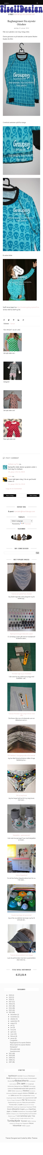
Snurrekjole (29, 1111)
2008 (10, 1060)
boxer (26, 1078)
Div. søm (21, 1083)
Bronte (10, 1081)
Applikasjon (12, 1076)
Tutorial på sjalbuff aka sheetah (21, 594)
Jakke (12, 1095)
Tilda (33, 1116)
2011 (10, 1053)
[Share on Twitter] (8, 320)
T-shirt (18, 1116)
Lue (35, 1097)
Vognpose (25, 1123)
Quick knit (28, 1104)
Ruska (32, 1104)
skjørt (8, 1111)
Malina (9, 1100)
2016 (10, 1004)
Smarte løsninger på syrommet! (21, 915)
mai (11, 1030)
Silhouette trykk (15, 1049)
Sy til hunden (32, 1113)
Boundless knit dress (17, 1078)
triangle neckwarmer (24, 1118)
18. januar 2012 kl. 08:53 (16, 472)
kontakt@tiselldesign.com (24, 14)
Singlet (22, 1109)
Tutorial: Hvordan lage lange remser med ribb (21, 714)
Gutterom (10, 1088)
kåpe (23, 1098)
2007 (10, 1062)
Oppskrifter (19, 1102)
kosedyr (15, 1098)
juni (11, 1027)
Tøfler (29, 1121)
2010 (10, 1056)
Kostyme (19, 1098)
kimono (33, 1095)
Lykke (10, 476)
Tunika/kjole (13, 1120)
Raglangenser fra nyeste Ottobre (20, 1043)
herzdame (32, 1091)
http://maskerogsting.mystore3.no (28, 307)
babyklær (20, 1076)
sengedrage (16, 1107)
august (12, 1023)
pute (21, 1105)
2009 (10, 1058)
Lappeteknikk (29, 1098)
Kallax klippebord (21, 875)
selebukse (10, 1107)
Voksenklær (17, 1125)
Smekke (15, 1111)
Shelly (34, 1107)
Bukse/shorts (22, 1080)
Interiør (31, 1093)
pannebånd (31, 1102)
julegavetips (27, 1095)
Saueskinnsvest (15, 1051)
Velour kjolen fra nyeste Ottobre (20, 1045)
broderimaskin (32, 1078)
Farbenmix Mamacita (14, 1086)
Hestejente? (13, 1047)
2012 (10, 1012)
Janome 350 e (19, 1095)
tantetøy (23, 1116)
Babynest (25, 1076)
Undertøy (33, 1121)
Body (8, 1078)
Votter (24, 1125)
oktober (13, 1019)
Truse (32, 1118)
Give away (32, 1086)
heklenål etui (18, 1091)
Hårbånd (25, 1093)
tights (29, 1116)
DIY (27, 1084)
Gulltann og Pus (13, 464)
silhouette (16, 1109)
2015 (10, 1006)
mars (12, 1034)
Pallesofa (25, 1102)
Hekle (13, 1091)
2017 (10, 1002)
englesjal (31, 1084)
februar (12, 1036)
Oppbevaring (12, 1102)
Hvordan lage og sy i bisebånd (21, 674)
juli (11, 1025)
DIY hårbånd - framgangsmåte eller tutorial (21, 755)
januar (12, 1038)
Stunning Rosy (23, 1113)
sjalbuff (27, 1109)
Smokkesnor (21, 1111)
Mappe (13, 1100)
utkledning (12, 1123)
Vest (21, 1123)
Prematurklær (13, 1104)
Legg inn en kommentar (14, 489)
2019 (10, 997)
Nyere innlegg (10, 495)
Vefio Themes (32, 1138)
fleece (21, 1086)
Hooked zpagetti (17, 1093)
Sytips (13, 1116)
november (13, 1017)
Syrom (10, 1116)
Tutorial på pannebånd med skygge (21, 955)
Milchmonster (32, 1100)
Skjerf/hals (32, 1109)
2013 (10, 1010)
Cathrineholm (13, 1084)
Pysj (24, 1104)
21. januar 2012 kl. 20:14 (16, 484)
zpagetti (28, 1125)
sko (11, 1111)
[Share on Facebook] (4, 320)
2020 (10, 995)
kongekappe (9, 1098)
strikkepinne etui (14, 1113)
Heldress (26, 1091)
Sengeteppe (29, 1107)
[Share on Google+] (23, 320)
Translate (28, 524)
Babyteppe (31, 1076)
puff (18, 1104)
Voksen (31, 1123)
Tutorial (24, 1121)
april (12, 1032)
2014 (10, 1008)
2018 (10, 999)
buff (13, 1081)
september (14, 1021)
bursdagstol (32, 1081)
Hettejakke (9, 1093)
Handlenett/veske (19, 1089)
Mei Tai (24, 1100)
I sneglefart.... (14, 1040)
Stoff (34, 1111)
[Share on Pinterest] (13, 320)
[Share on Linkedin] (18, 320)
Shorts (9, 1109)
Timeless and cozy (14, 1118)
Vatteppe (17, 1123)
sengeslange (23, 1107)
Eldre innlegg (33, 495)
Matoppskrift (18, 1100)
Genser (12, 324)
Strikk (8, 1113)
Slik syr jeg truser (21, 795)
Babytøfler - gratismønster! (21, 835)
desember (13, 1015)
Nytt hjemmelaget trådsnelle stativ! (21, 634)
